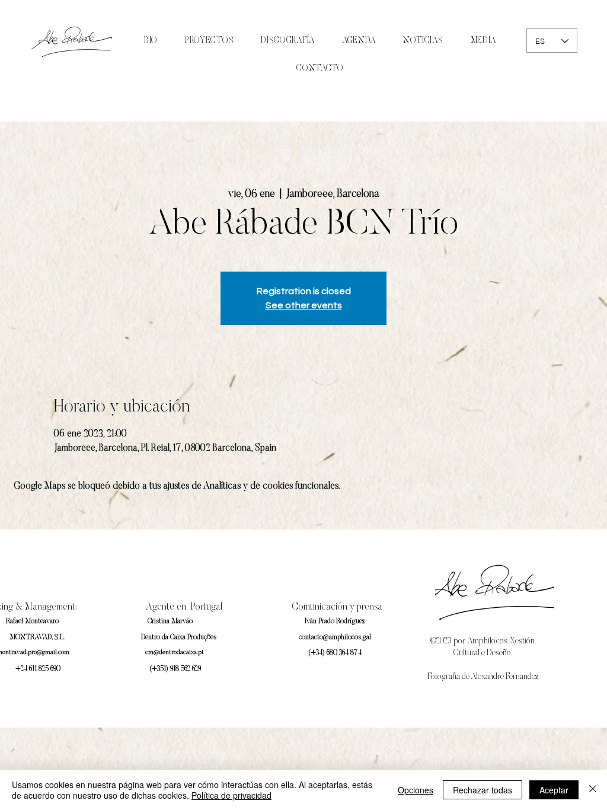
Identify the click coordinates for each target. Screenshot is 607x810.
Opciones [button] (415, 790)
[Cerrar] (593, 790)
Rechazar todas (482, 790)
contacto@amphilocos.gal (335, 637)
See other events (304, 305)
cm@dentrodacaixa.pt (174, 652)
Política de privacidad (231, 795)
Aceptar (553, 790)
